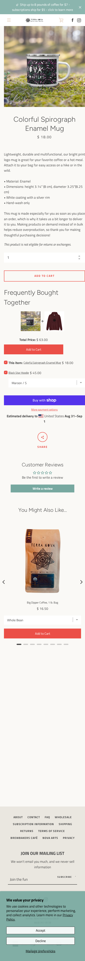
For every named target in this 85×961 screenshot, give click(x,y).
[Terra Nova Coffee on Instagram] (79, 19)
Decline (40, 940)
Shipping (65, 824)
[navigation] (9, 20)
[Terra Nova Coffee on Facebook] (73, 19)
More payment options (44, 410)
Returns (26, 831)
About (18, 817)
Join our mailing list (42, 853)
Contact (33, 817)
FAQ (47, 817)
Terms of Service (51, 831)
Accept (40, 930)
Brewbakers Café (24, 838)
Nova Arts (50, 838)
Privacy (69, 838)
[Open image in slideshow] (44, 66)
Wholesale (63, 817)
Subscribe (64, 877)
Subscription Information (33, 824)
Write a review (43, 488)
